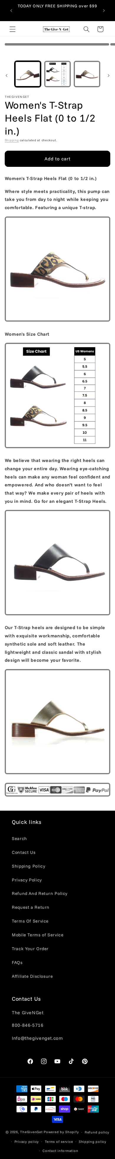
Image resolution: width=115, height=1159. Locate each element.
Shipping (12, 140)
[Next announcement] (103, 10)
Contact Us (23, 852)
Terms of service (59, 1141)
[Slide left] (6, 75)
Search (19, 838)
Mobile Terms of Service (38, 935)
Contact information (60, 1150)
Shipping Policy (28, 866)
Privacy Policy (27, 880)
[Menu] (12, 29)
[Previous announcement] (11, 10)
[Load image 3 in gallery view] (87, 74)
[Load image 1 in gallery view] (27, 74)
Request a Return (31, 907)
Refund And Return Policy (40, 893)
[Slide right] (108, 75)
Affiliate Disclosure (32, 976)
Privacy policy (26, 1141)
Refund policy (97, 1132)
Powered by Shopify (61, 1132)
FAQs (17, 962)
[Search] (86, 29)
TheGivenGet (31, 1132)
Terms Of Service (30, 921)
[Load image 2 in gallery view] (57, 74)
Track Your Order (30, 948)
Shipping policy (92, 1141)
